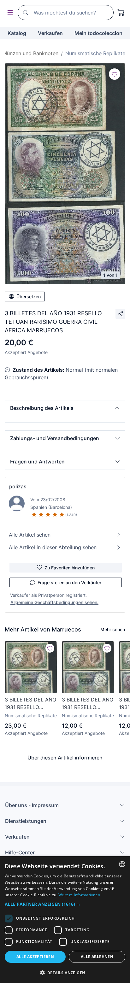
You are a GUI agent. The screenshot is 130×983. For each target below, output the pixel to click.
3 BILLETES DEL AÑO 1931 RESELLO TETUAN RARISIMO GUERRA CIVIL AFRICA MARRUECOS (30, 703)
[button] (65, 408)
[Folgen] (114, 74)
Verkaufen (50, 33)
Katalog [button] (17, 33)
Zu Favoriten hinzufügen (69, 567)
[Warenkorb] (121, 13)
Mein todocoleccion (98, 33)
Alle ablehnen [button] (97, 956)
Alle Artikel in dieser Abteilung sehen (53, 547)
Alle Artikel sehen (29, 535)
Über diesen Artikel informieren (65, 757)
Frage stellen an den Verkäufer (69, 582)
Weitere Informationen (79, 895)
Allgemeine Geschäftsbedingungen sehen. (54, 602)
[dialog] (65, 919)
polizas (18, 486)
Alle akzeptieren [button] (35, 956)
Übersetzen (28, 296)
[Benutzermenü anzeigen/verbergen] (9, 13)
